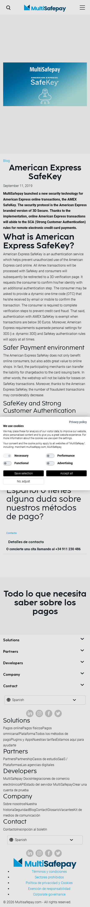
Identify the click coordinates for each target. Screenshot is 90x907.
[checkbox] (7, 456)
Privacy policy (78, 422)
